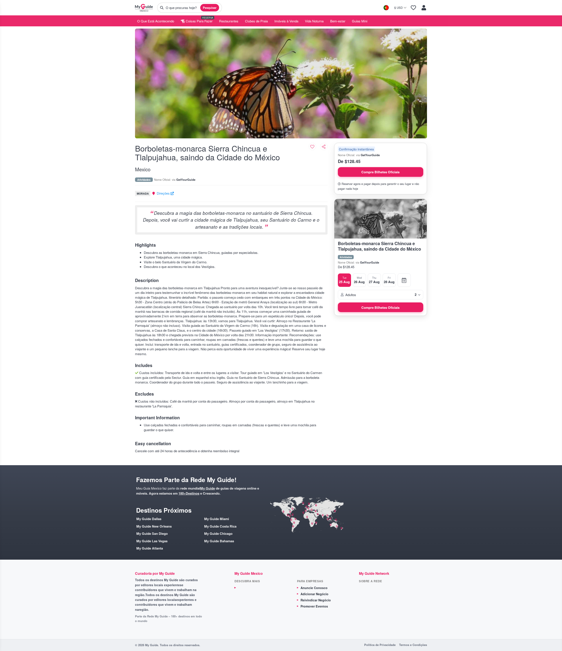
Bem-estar (337, 21)
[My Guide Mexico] (144, 7)
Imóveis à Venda (286, 21)
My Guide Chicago (218, 533)
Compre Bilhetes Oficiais (380, 172)
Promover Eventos (314, 606)
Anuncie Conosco (314, 588)
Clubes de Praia (256, 21)
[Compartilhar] (324, 146)
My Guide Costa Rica (220, 526)
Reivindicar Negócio (316, 600)
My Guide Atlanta (149, 548)
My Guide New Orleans (154, 526)
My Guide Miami (216, 519)
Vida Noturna (314, 21)
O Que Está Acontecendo (155, 21)
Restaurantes (228, 21)
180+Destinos (188, 493)
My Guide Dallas (148, 519)
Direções (164, 193)
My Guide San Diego (152, 533)
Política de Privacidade (380, 645)
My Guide (207, 488)
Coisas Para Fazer (199, 21)
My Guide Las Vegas (152, 541)
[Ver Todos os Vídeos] (404, 280)
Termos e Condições (413, 645)
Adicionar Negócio (314, 594)
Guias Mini (359, 21)
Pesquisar (209, 7)
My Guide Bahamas (219, 541)
